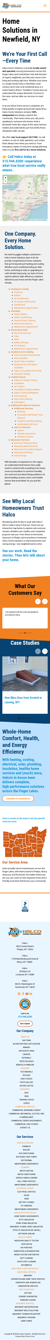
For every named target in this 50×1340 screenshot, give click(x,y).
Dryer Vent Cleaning (23, 399)
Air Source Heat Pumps (25, 301)
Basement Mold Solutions (26, 446)
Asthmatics (19, 402)
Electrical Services (22, 333)
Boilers (17, 295)
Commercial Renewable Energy (26, 1110)
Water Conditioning (23, 317)
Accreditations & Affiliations (26, 1044)
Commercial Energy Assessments (26, 1120)
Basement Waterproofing (25, 443)
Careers (26, 1054)
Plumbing (15, 311)
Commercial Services (25, 1106)
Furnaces (18, 292)
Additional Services (23, 408)
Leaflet (32, 220)
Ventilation (19, 383)
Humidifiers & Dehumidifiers (27, 389)
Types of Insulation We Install (27, 371)
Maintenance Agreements (26, 308)
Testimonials (26, 1072)
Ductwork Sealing (22, 374)
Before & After (26, 1086)
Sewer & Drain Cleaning (24, 320)
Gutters (20, 430)
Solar (16, 336)
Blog (26, 1093)
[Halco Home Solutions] (12, 5)
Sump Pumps (20, 455)
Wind (16, 339)
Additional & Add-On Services (25, 405)
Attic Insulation (21, 358)
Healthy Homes (18, 377)
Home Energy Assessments (27, 355)
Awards (26, 1047)
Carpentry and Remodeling (29, 421)
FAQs (26, 1096)
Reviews (26, 1075)
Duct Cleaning (20, 396)
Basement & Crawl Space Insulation (26, 1226)
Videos (26, 1103)
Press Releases (26, 1061)
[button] (5, 177)
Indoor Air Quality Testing (25, 380)
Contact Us (25, 1127)
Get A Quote (25, 1024)
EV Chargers (19, 345)
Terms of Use (30, 1336)
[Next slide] (45, 601)
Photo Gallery (26, 1082)
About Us (25, 1037)
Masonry (21, 411)
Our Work (25, 1068)
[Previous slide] (38, 601)
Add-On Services (22, 427)
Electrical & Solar (19, 330)
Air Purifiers (19, 386)
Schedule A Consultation (18, 798)
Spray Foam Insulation (24, 361)
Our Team (26, 1040)
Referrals (26, 1058)
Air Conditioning (21, 298)
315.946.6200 (12, 161)
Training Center (26, 1100)
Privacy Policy (20, 1336)
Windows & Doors (25, 436)
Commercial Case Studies (26, 1124)
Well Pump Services (23, 323)
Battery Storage (21, 342)
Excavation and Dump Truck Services (28, 1279)
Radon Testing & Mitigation (26, 393)
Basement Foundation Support (28, 449)
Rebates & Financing (25, 1065)
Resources (25, 1089)
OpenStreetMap (42, 220)
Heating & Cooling (20, 289)
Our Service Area (26, 1051)
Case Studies (26, 1079)
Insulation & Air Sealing (22, 352)
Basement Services (20, 440)
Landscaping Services (27, 424)
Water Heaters (20, 314)
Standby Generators (26, 433)
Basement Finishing (23, 452)
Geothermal (19, 305)
